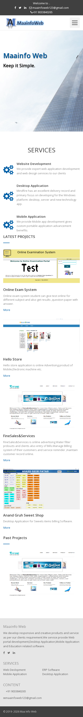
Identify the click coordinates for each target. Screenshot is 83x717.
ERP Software (51, 670)
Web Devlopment (14, 670)
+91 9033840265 (43, 12)
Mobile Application (15, 674)
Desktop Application (55, 674)
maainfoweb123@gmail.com (50, 8)
